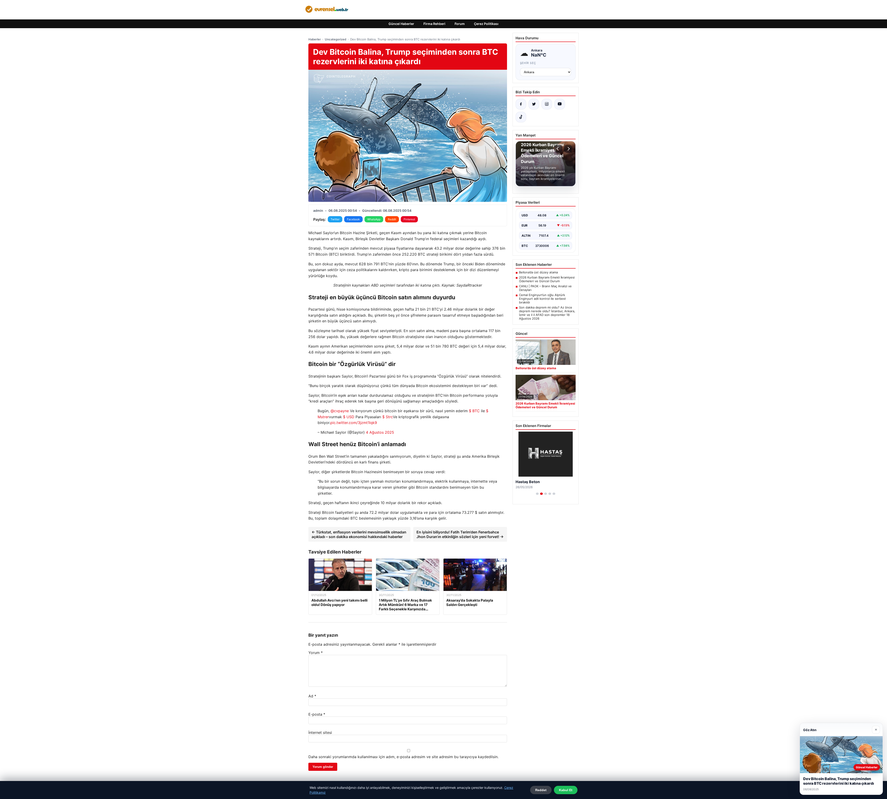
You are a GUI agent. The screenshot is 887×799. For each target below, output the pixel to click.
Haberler (314, 39)
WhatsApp (373, 219)
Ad (312, 696)
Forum (460, 24)
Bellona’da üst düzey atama (538, 272)
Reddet (541, 790)
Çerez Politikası (486, 24)
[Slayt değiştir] (537, 494)
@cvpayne (340, 411)
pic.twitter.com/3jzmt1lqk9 (353, 422)
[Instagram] (546, 104)
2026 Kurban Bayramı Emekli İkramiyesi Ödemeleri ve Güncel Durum (547, 279)
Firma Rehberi (434, 24)
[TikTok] (521, 117)
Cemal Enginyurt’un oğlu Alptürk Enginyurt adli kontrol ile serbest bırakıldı (542, 298)
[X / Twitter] (534, 104)
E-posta (316, 714)
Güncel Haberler (401, 24)
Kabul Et (565, 790)
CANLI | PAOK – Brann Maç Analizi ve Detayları (545, 288)
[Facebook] (521, 104)
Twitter (335, 219)
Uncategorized (335, 39)
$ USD (348, 417)
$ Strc (387, 417)
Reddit (392, 219)
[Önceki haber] (558, 149)
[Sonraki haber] (568, 149)
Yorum (315, 652)
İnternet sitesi (320, 732)
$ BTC (474, 411)
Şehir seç (528, 63)
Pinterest (409, 219)
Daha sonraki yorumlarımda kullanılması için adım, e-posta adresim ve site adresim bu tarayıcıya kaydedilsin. (403, 756)
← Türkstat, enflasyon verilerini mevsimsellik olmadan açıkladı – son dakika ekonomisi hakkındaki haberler (359, 534)
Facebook (353, 219)
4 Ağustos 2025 (380, 432)
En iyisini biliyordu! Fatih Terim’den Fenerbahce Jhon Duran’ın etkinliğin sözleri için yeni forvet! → (460, 534)
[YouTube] (559, 104)
